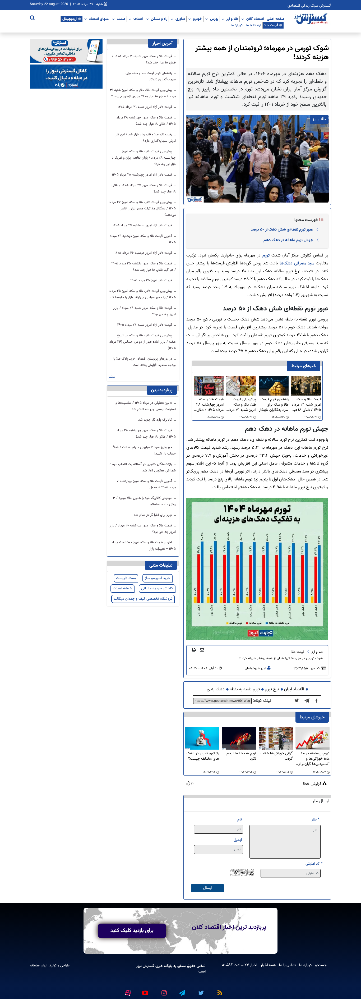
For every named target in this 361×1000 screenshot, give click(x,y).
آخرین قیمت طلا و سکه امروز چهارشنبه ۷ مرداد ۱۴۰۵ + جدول (146, 484)
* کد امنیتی (314, 864)
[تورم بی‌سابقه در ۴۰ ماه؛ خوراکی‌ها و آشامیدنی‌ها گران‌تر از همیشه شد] (312, 738)
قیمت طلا (271, 25)
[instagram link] (163, 990)
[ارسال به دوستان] (202, 650)
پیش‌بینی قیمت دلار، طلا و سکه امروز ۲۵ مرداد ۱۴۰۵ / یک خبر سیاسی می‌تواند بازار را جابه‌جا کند (142, 294)
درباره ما (237, 25)
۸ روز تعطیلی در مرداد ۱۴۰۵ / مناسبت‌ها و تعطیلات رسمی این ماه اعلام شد (145, 406)
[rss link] (218, 990)
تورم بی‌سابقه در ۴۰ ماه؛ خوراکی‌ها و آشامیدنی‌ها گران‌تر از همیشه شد (314, 759)
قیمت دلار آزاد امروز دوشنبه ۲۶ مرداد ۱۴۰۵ (143, 253)
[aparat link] (127, 992)
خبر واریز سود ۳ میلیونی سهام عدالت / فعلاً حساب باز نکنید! (144, 450)
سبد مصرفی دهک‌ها (297, 263)
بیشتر (111, 376)
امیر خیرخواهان (255, 668)
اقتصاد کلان (255, 19)
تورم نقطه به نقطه (245, 689)
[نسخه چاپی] (194, 650)
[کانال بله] (66, 77)
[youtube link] (144, 990)
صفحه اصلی (275, 19)
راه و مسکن (159, 19)
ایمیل (238, 840)
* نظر (315, 819)
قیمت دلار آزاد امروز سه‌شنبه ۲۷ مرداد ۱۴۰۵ (143, 225)
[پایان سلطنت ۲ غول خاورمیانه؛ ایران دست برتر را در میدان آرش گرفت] (308, 701)
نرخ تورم (272, 689)
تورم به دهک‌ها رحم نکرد (241, 756)
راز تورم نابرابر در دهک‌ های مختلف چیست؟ (203, 756)
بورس (214, 19)
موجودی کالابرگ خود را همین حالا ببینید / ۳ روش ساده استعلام (144, 501)
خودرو (197, 19)
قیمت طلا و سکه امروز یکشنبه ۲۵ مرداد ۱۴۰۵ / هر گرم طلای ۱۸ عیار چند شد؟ (143, 267)
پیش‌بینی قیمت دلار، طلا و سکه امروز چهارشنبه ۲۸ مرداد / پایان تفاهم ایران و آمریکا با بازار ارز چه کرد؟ (144, 158)
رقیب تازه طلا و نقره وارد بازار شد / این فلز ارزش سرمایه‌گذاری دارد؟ (145, 138)
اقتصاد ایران (294, 689)
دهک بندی (216, 689)
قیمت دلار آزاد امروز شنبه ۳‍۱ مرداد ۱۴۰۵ (145, 107)
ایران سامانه (38, 965)
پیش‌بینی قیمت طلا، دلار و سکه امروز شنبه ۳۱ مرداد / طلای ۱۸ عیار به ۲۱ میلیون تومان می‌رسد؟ (241, 405)
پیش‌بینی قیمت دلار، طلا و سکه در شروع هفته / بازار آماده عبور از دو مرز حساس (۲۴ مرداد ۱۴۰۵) (142, 342)
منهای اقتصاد (99, 19)
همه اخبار (268, 965)
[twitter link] (200, 990)
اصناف (138, 19)
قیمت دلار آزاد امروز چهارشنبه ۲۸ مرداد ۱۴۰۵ (142, 174)
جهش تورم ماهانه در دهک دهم (288, 240)
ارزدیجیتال (69, 19)
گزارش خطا (312, 784)
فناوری (180, 19)
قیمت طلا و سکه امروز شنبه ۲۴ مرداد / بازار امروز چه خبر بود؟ (144, 311)
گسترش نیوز (145, 966)
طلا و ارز (232, 19)
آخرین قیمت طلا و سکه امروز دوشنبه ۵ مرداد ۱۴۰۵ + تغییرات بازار (144, 546)
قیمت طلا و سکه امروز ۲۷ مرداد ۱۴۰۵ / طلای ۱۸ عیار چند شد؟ (144, 188)
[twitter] (298, 701)
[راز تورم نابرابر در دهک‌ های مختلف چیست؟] (202, 738)
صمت (121, 19)
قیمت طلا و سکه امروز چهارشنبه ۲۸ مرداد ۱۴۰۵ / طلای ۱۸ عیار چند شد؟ (210, 405)
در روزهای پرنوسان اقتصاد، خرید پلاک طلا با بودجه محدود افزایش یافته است (144, 362)
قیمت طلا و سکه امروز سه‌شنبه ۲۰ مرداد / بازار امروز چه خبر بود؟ (142, 529)
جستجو (321, 965)
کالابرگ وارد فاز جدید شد (155, 420)
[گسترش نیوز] (311, 19)
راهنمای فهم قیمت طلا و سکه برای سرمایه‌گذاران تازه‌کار (274, 405)
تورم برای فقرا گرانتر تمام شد (153, 515)
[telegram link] (181, 990)
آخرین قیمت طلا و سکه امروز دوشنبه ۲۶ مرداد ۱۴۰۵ (143, 239)
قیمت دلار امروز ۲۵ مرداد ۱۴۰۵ (151, 280)
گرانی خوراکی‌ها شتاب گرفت (277, 756)
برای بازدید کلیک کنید (132, 930)
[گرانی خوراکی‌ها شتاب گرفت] (276, 738)
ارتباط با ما (253, 25)
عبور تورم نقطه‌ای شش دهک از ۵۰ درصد (282, 229)
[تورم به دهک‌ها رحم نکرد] (239, 738)
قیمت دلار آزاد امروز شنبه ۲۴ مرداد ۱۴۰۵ (145, 325)
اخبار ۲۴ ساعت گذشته (239, 965)
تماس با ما (287, 965)
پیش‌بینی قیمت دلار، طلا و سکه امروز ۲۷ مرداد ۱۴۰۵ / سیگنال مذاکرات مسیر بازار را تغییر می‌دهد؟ (142, 209)
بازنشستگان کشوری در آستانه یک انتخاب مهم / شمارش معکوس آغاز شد (142, 467)
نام (239, 819)
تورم (265, 255)
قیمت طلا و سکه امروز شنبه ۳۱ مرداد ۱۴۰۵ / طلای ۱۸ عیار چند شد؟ (306, 405)
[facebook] (318, 701)
